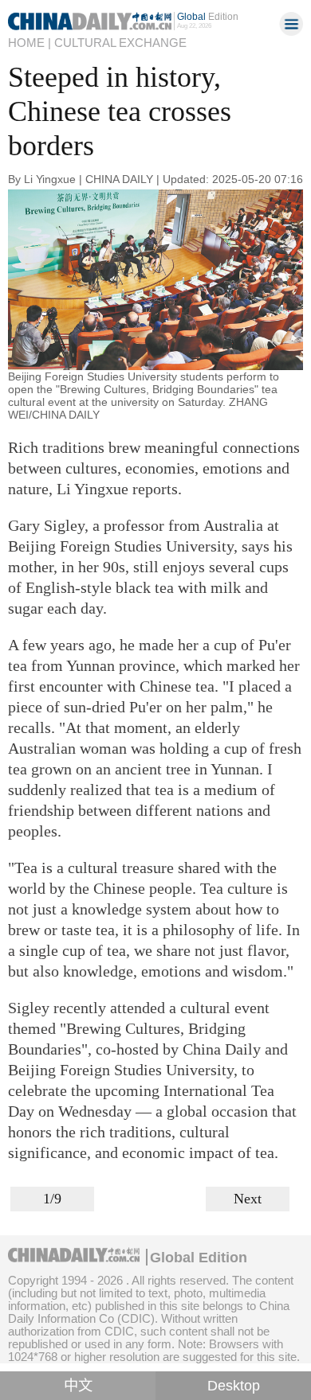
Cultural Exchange (120, 42)
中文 (78, 1386)
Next (248, 1199)
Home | (29, 42)
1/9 (52, 1199)
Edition (207, 16)
